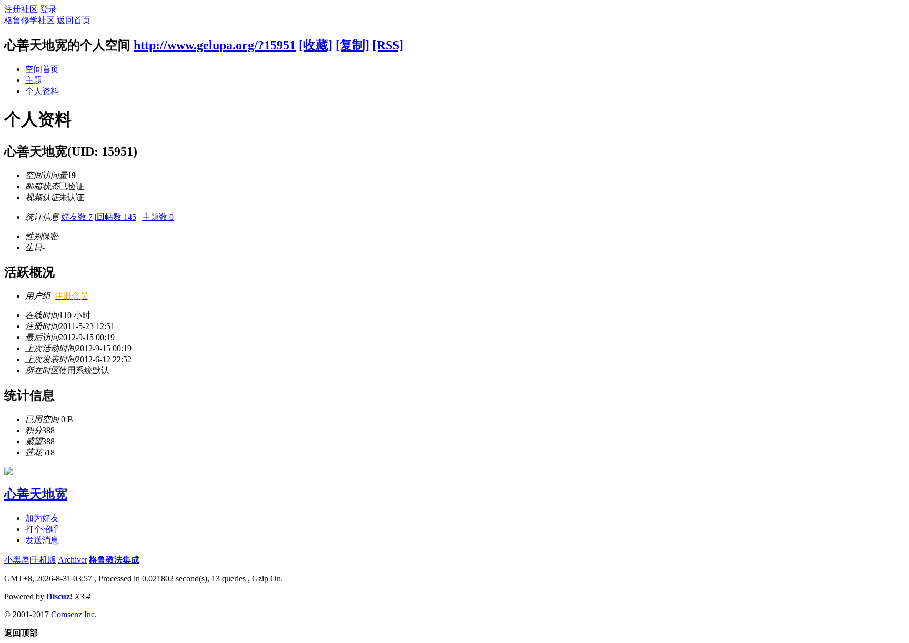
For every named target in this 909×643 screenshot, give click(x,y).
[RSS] (387, 45)
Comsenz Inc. (74, 614)
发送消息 (42, 540)
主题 (33, 80)
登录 (48, 9)
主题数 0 (158, 216)
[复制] (352, 45)
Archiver (72, 559)
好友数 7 (77, 216)
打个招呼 (42, 529)
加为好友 (42, 518)
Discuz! (59, 596)
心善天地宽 (35, 494)
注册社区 (21, 9)
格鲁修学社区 (29, 20)
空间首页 (42, 69)
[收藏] (315, 45)
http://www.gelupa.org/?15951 (215, 45)
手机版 (43, 559)
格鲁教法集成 (114, 559)
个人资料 (42, 91)
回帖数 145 (116, 216)
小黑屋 (16, 559)
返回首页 (73, 20)
